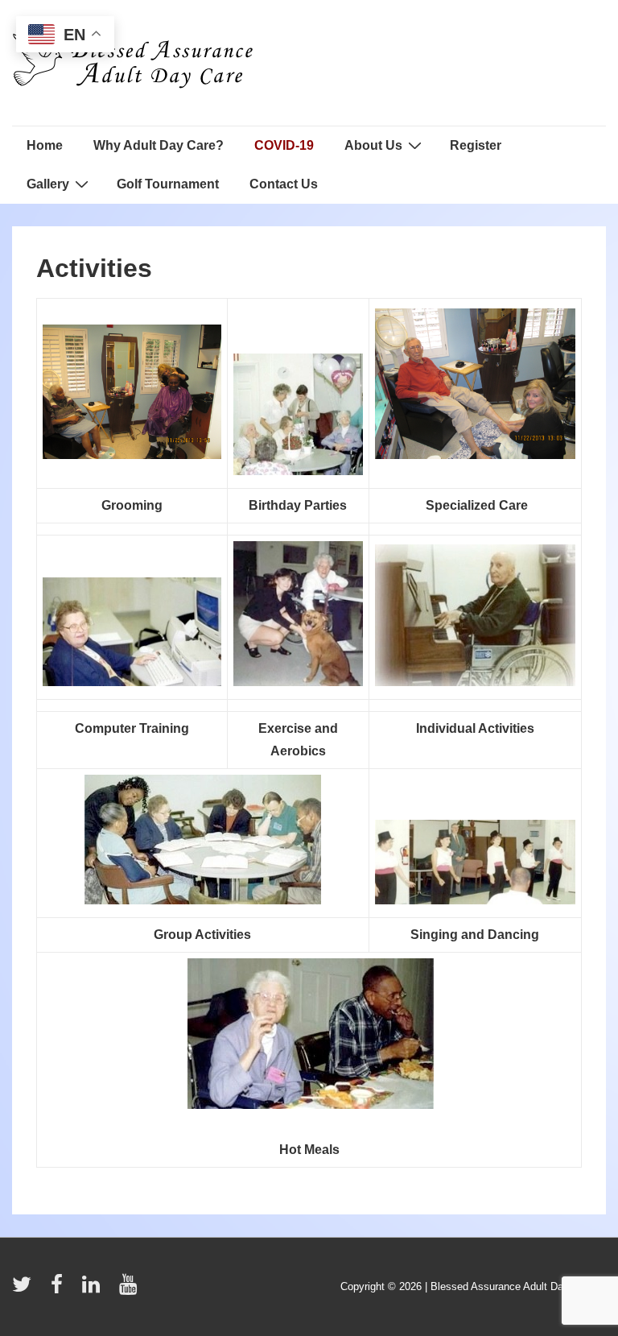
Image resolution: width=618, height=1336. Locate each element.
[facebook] (60, 1290)
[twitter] (25, 1290)
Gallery (48, 184)
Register (475, 145)
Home (45, 145)
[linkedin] (94, 1290)
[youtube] (130, 1290)
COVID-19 (284, 145)
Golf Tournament (168, 184)
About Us (373, 145)
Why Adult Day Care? (158, 145)
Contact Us (283, 184)
